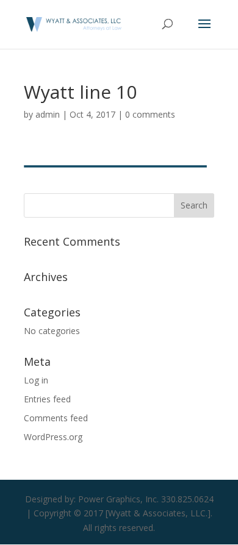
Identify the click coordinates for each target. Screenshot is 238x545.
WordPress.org (53, 437)
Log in (36, 380)
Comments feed (56, 418)
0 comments (150, 114)
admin (47, 114)
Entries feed (47, 399)
